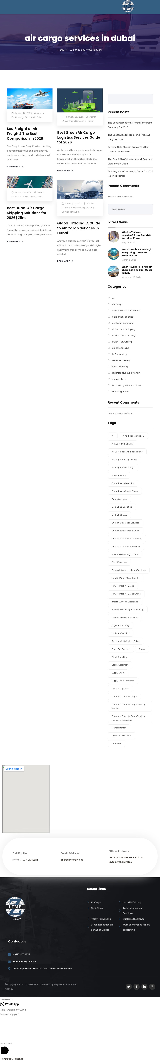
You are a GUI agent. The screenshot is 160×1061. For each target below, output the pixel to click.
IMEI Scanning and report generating (136, 927)
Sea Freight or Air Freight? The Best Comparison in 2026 (25, 133)
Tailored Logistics (120, 688)
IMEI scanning (119, 354)
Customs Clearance (134, 919)
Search (148, 99)
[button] (48, 7)
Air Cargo (117, 304)
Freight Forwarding (101, 919)
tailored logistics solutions (126, 385)
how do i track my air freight (125, 578)
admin (40, 113)
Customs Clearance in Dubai (125, 530)
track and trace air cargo (124, 696)
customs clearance (123, 323)
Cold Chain (97, 908)
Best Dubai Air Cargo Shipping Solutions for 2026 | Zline (27, 212)
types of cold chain (121, 735)
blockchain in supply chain (125, 491)
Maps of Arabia (62, 984)
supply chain (119, 379)
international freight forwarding (127, 609)
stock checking (119, 657)
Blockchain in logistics (123, 483)
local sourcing (120, 366)
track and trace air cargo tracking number (128, 706)
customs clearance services (126, 546)
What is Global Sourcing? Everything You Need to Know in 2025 (136, 252)
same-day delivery (121, 649)
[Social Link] (129, 987)
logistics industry (120, 625)
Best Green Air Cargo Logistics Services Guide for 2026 (78, 137)
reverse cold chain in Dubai (125, 641)
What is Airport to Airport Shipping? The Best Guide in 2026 (137, 269)
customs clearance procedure (127, 538)
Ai (112, 435)
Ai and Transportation (133, 435)
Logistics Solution (120, 633)
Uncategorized (120, 391)
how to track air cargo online (126, 593)
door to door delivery (123, 335)
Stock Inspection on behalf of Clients (102, 927)
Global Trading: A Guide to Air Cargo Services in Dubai (78, 228)
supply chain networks (123, 680)
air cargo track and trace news (127, 451)
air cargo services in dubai (28, 117)
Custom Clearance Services (125, 522)
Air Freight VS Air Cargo (123, 467)
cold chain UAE (119, 514)
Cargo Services (119, 499)
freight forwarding (75, 207)
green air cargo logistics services (128, 570)
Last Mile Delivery (132, 902)
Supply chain (118, 672)
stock (142, 649)
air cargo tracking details (124, 459)
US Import (116, 743)
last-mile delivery (121, 360)
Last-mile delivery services (125, 617)
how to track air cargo (123, 585)
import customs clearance (125, 601)
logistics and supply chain (126, 372)
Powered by (11, 1058)
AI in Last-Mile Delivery (122, 443)
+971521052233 (29, 859)
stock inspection (120, 664)
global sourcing (120, 348)
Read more (13, 166)
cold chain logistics (122, 316)
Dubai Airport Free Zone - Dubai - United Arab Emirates (42, 968)
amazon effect (119, 475)
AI (113, 298)
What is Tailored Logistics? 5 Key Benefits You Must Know (136, 235)
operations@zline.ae (72, 859)
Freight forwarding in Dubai (125, 554)
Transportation (119, 727)
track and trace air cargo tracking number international (128, 718)
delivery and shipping (123, 329)
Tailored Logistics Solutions (132, 910)
